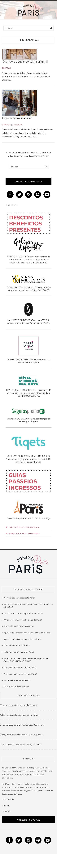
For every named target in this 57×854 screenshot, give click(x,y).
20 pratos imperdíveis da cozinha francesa (18, 705)
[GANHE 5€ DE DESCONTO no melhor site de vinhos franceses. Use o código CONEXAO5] (28, 279)
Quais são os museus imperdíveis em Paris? (23, 613)
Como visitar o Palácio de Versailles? (20, 667)
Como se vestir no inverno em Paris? (20, 674)
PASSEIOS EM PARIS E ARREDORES (23, 533)
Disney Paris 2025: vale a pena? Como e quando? (22, 735)
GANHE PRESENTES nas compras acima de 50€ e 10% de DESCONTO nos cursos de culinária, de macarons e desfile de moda (28, 260)
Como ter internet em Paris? (17, 645)
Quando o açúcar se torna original (25, 61)
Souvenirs (17, 125)
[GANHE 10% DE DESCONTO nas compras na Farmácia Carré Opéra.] (28, 346)
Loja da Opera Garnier (16, 118)
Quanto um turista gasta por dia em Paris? (23, 639)
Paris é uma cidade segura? (16, 687)
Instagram (6, 811)
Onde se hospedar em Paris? (17, 680)
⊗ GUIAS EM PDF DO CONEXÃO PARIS (23, 527)
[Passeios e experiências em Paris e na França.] (28, 507)
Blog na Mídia (8, 799)
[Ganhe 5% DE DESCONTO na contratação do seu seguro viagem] (28, 412)
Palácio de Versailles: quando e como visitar (19, 715)
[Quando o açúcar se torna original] (19, 54)
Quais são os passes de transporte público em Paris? (27, 633)
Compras (6, 68)
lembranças (28, 40)
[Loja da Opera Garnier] (19, 103)
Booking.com (12, 205)
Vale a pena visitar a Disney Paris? (19, 652)
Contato (6, 805)
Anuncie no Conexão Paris (28, 820)
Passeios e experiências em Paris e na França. (28, 518)
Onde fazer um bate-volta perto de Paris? (23, 620)
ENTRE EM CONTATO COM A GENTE (28, 181)
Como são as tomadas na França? (19, 626)
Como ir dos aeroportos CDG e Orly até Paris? (20, 745)
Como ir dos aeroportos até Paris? (19, 598)
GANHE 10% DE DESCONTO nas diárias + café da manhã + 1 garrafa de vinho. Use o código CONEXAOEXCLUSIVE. (28, 393)
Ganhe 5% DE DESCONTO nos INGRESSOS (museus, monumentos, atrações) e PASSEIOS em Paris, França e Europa (28, 459)
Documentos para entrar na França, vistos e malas (22, 725)
